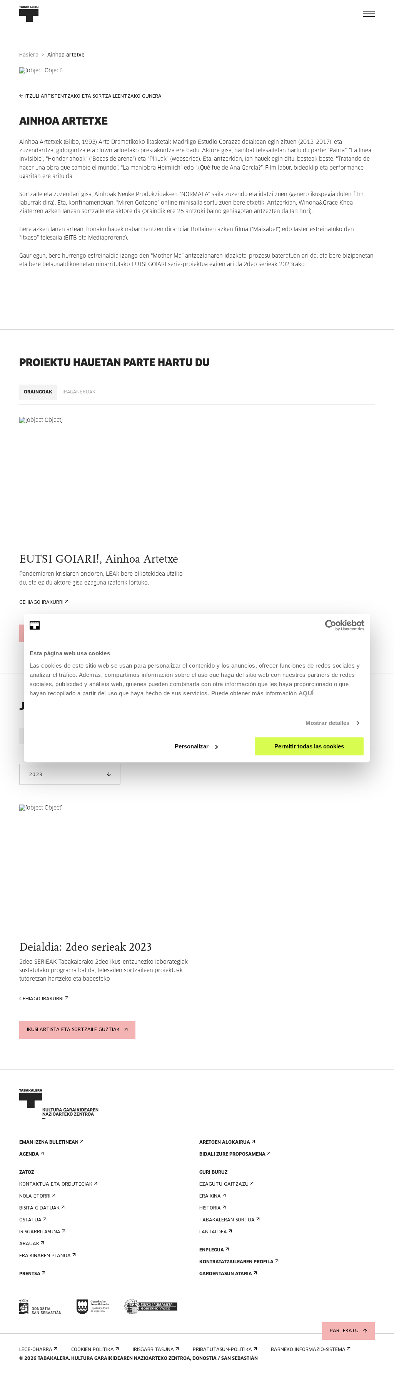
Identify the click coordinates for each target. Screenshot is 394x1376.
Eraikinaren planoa (45, 1256)
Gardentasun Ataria (225, 1274)
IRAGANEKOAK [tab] (78, 392)
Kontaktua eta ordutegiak (55, 1184)
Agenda (29, 1154)
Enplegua (211, 1250)
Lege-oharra (35, 1350)
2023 (35, 775)
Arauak (29, 1244)
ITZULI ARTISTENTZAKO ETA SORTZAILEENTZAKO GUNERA (93, 96)
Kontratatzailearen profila (236, 1262)
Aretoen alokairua (224, 1142)
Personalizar (192, 746)
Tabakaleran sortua (227, 1220)
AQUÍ (306, 693)
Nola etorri (34, 1196)
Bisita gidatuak (39, 1208)
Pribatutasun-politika (222, 1350)
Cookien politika (92, 1350)
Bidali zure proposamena (232, 1154)
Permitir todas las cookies (309, 746)
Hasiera (28, 55)
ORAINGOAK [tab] (38, 392)
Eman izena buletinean (48, 1142)
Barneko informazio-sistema (308, 1350)
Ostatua (30, 1220)
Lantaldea (213, 1232)
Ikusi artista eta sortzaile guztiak (73, 1030)
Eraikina (210, 1196)
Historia (210, 1208)
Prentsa (29, 1274)
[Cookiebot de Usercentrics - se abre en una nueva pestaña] (330, 625)
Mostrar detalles (328, 723)
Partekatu (344, 1331)
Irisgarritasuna (39, 1232)
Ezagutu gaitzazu (224, 1184)
